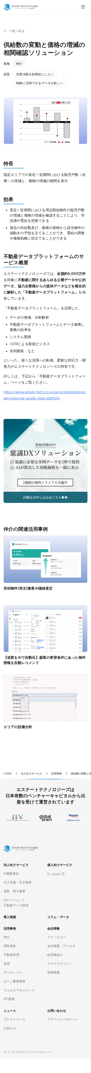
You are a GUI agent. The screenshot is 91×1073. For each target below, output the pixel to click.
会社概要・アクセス (61, 946)
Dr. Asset (54, 874)
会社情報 (53, 928)
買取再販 (10, 946)
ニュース (10, 1010)
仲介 (7, 937)
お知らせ (10, 1028)
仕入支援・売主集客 (18, 882)
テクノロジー (56, 937)
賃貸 (7, 963)
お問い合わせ (56, 1010)
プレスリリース (14, 1019)
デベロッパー (13, 972)
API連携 (9, 999)
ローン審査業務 (14, 981)
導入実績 (10, 917)
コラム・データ (58, 917)
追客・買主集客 (14, 891)
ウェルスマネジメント (19, 990)
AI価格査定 (11, 873)
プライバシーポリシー (63, 1019)
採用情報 (53, 972)
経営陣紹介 (55, 955)
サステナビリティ (59, 963)
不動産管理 (11, 955)
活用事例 (10, 928)
